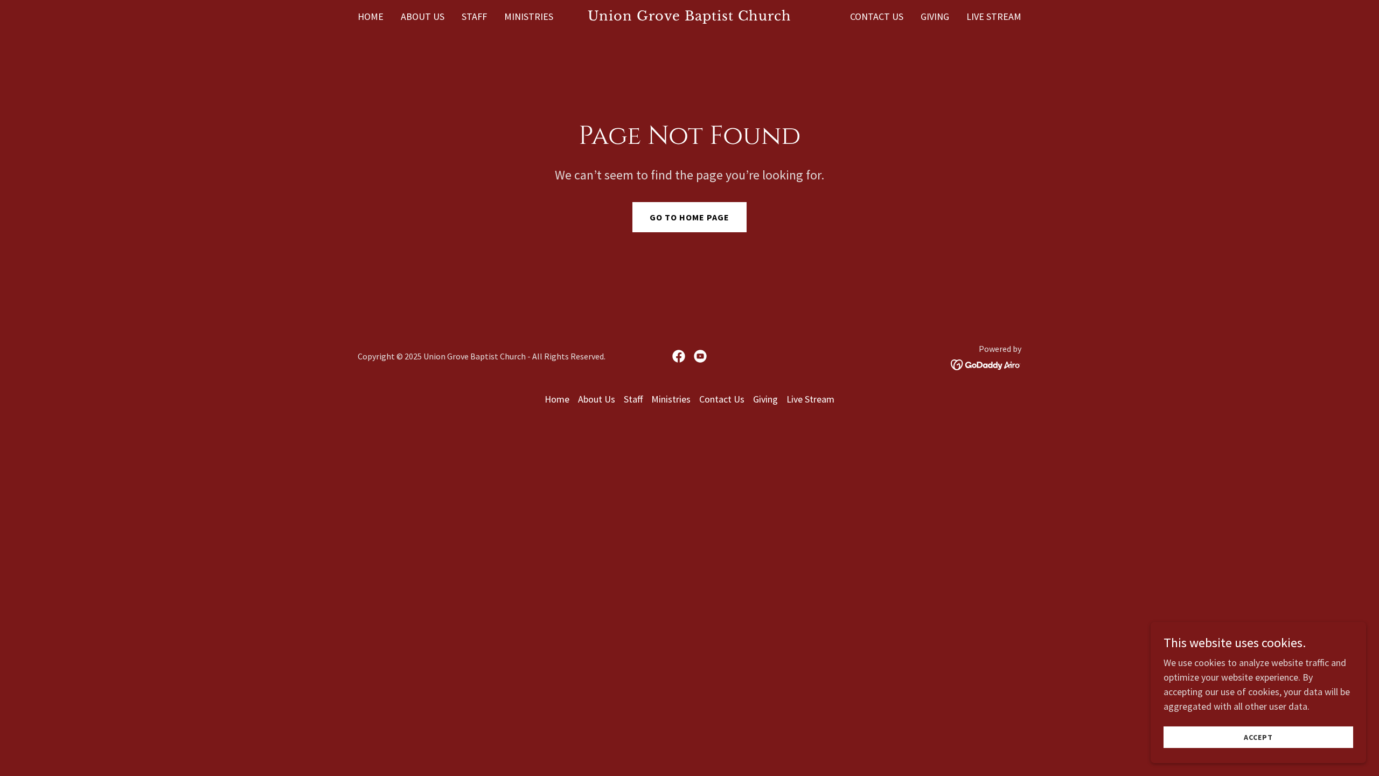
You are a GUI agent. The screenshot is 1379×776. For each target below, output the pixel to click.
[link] (689, 17)
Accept (1258, 737)
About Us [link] (422, 16)
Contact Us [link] (876, 16)
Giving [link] (935, 16)
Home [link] (371, 16)
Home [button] (557, 399)
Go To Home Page (689, 217)
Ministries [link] (528, 16)
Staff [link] (474, 16)
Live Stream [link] (993, 16)
